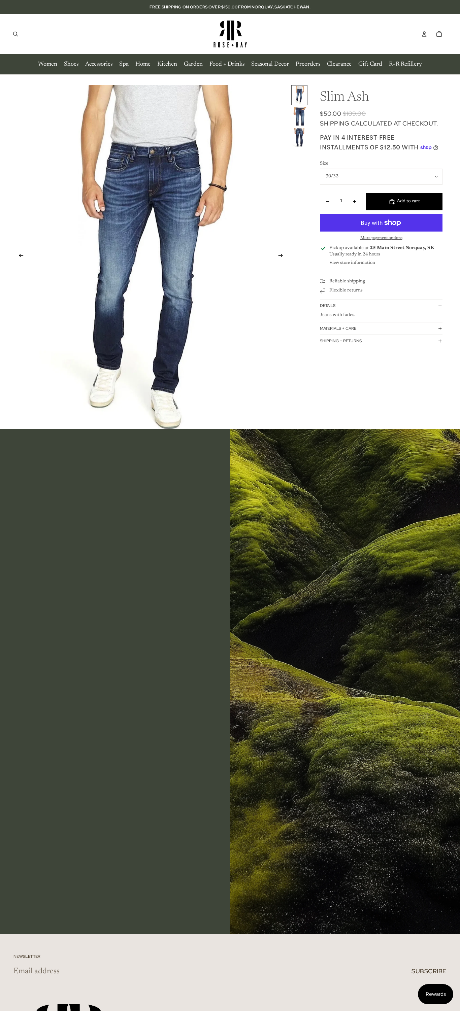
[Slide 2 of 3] (299, 116)
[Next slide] (282, 256)
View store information (352, 262)
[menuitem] (47, 64)
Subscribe (429, 971)
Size (324, 163)
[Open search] (15, 34)
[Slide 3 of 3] (299, 137)
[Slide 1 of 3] (299, 95)
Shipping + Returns (341, 341)
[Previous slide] (19, 256)
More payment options (381, 238)
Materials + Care (338, 328)
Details (327, 305)
